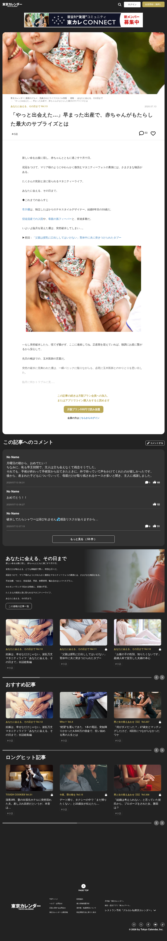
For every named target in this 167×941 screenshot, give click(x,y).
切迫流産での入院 (32, 219)
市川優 (26, 209)
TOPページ (53, 899)
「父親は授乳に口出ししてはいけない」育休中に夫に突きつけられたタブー (77, 237)
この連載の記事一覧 (18, 606)
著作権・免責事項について (86, 908)
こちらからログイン (89, 417)
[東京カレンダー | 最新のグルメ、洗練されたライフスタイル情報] (16, 4)
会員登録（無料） (153, 4)
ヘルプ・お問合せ (55, 903)
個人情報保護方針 (83, 903)
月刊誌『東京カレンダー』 (114, 901)
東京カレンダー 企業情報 (58, 912)
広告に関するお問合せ (57, 908)
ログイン (132, 4)
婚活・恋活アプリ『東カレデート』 (118, 905)
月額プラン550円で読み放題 (83, 409)
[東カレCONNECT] (83, 20)
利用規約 (79, 899)
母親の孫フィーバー (60, 219)
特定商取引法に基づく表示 (86, 912)
